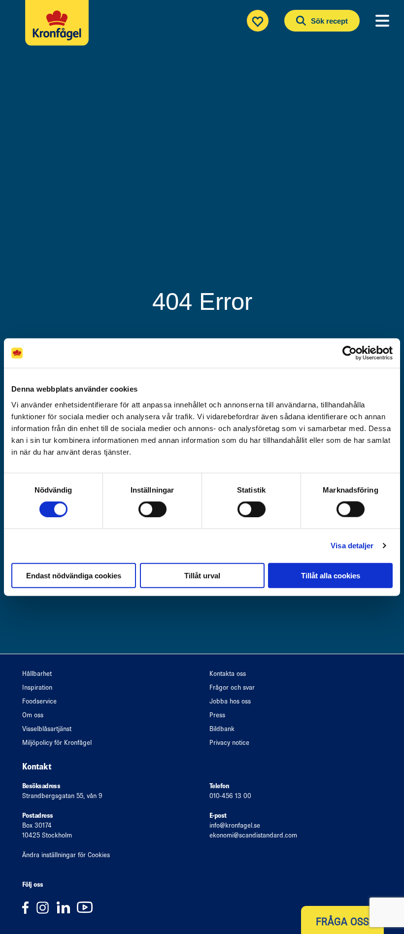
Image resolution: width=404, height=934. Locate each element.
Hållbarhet (37, 673)
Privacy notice (229, 742)
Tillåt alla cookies (330, 575)
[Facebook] (28, 907)
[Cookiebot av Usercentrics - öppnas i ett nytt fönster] (349, 353)
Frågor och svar (232, 687)
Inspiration (37, 687)
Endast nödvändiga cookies (73, 575)
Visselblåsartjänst (46, 729)
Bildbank (222, 729)
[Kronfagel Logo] (59, 32)
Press (217, 715)
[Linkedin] (67, 907)
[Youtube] (87, 907)
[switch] (152, 509)
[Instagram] (46, 907)
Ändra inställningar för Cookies (66, 855)
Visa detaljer (352, 545)
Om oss (32, 715)
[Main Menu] (382, 20)
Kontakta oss (227, 673)
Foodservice (39, 701)
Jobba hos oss (230, 701)
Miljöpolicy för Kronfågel (57, 742)
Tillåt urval (202, 575)
